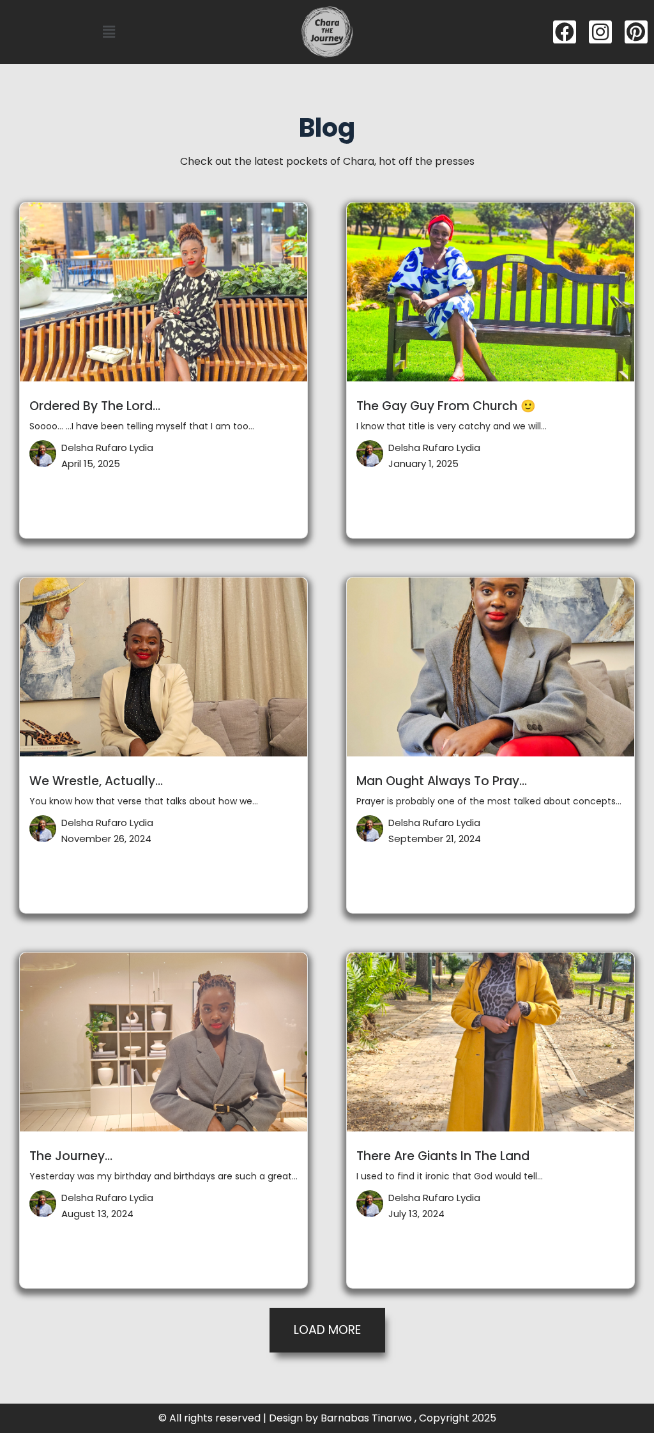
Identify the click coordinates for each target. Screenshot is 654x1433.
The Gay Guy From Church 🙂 (446, 406)
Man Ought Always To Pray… (441, 781)
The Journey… (70, 1156)
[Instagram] (600, 31)
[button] (108, 32)
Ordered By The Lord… (94, 406)
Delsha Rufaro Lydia (107, 447)
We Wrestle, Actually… (96, 781)
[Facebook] (564, 31)
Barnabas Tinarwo (366, 1418)
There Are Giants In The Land (442, 1156)
